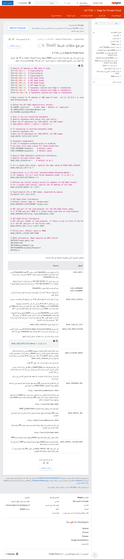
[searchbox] (107, 23)
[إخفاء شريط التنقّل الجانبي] (94, 554)
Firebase (85, 536)
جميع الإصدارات (116, 15)
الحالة (57, 509)
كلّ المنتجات (85, 544)
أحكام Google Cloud (56, 554)
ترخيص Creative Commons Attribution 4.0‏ (52, 478)
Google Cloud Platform (80, 540)
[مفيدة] (13, 39)
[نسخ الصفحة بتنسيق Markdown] (43, 45)
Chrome (85, 532)
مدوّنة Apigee (25, 509)
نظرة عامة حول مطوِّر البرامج (21, 501)
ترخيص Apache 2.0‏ (82, 480)
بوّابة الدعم (55, 513)
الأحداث (86, 505)
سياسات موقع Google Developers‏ (43, 480)
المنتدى (56, 501)
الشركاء (86, 509)
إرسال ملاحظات (15, 46)
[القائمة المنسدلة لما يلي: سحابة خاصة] (76, 3)
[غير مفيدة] (9, 39)
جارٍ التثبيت (101, 15)
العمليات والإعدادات (87, 15)
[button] (109, 32)
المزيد (68, 3)
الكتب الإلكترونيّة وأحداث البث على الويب (76, 513)
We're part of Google (81, 501)
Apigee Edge (98, 3)
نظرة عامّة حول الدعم (52, 505)
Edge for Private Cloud (109, 10)
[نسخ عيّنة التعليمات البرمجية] (82, 65)
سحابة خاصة (83, 3)
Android (85, 528)
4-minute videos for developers (18, 505)
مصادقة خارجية (56, 15)
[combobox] (46, 3)
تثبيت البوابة (71, 15)
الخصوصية (85, 554)
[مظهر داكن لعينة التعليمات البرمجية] (79, 65)
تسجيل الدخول (7, 3)
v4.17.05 (88, 10)
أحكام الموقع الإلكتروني (72, 554)
